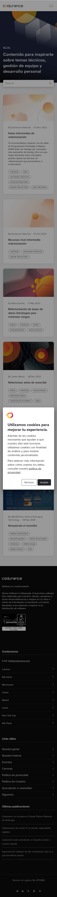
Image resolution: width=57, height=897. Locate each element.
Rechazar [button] (29, 482)
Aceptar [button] (44, 482)
